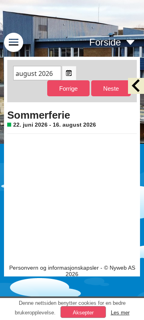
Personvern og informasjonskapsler (54, 267)
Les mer (120, 313)
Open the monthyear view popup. (69, 73)
